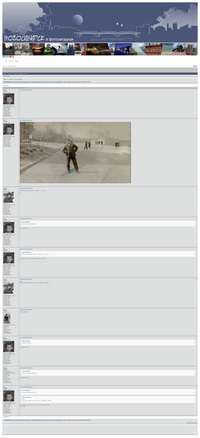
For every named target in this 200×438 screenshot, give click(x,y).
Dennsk (5, 367)
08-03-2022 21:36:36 (28, 188)
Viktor (4, 309)
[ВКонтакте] (4, 57)
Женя (4, 89)
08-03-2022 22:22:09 (28, 218)
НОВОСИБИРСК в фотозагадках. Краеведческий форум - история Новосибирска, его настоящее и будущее (29, 81)
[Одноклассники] (8, 57)
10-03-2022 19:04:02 (28, 386)
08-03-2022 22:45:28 (28, 279)
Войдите (11, 79)
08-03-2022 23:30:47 (28, 337)
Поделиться (22, 89)
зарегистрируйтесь (18, 79)
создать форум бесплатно (191, 422)
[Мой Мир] (10, 57)
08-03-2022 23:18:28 (28, 309)
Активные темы (6, 75)
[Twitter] (6, 57)
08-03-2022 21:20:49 (28, 120)
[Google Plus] (13, 57)
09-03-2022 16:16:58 (28, 367)
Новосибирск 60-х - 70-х (60, 81)
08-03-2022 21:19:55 (28, 89)
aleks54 (5, 188)
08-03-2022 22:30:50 (28, 248)
